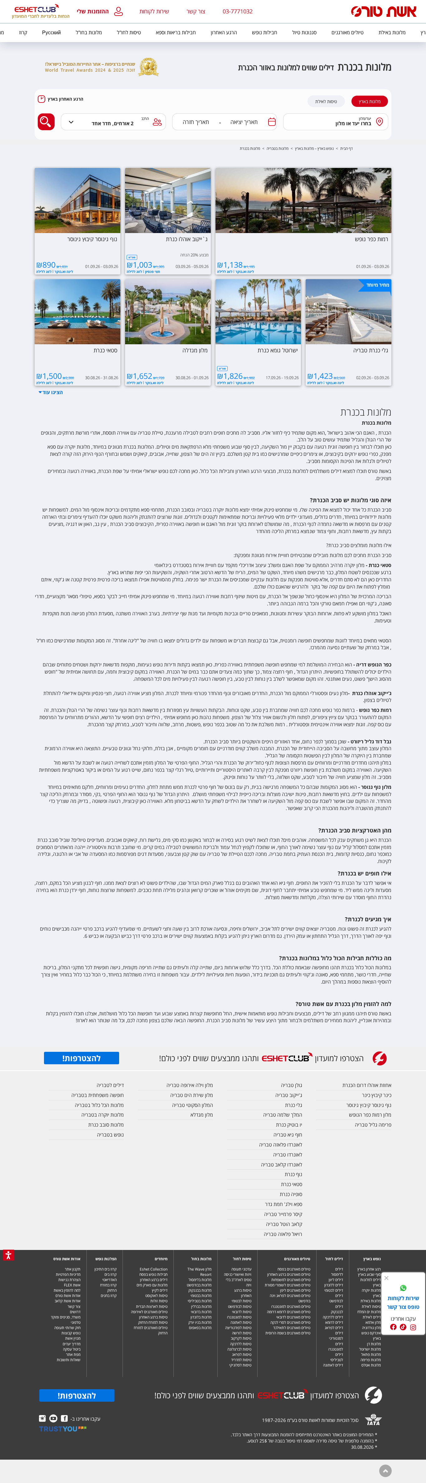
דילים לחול (334, 1258)
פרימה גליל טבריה (373, 1124)
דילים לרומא (334, 1322)
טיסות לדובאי (241, 1311)
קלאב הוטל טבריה (284, 1224)
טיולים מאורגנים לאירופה (149, 1311)
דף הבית (346, 148)
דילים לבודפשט (336, 1298)
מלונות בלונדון (201, 1317)
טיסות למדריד (241, 1359)
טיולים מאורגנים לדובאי (293, 1317)
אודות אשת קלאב (67, 1301)
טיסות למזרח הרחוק (152, 1322)
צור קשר (74, 1306)
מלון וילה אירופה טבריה (190, 1085)
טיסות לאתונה (240, 1322)
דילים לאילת (372, 1317)
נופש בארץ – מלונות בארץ (314, 148)
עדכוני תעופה (241, 1269)
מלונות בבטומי (201, 1295)
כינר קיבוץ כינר (376, 1095)
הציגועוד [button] (52, 392)
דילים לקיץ (159, 1290)
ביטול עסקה (71, 1349)
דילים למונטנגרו (335, 1346)
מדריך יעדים (71, 1344)
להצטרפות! (81, 1058)
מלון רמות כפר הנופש (370, 1114)
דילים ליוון (336, 1279)
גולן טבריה (291, 1085)
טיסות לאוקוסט (156, 1295)
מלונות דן (374, 1344)
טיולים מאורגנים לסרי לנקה (290, 1322)
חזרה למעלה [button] (385, 1471)
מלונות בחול (201, 1258)
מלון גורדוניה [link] (371, 1327)
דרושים (75, 1311)
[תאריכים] (272, 121)
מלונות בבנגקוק (199, 1290)
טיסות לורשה (241, 1333)
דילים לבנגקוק (337, 1309)
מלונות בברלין (201, 1306)
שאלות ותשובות (68, 1359)
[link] (403, 1289)
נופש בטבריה (110, 1134)
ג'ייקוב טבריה (288, 1095)
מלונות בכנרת (250, 148)
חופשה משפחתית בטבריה (97, 1095)
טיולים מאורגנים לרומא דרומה (288, 1311)
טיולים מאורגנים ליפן (295, 1290)
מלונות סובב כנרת (106, 1124)
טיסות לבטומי (241, 1301)
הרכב (145, 118)
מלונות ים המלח (369, 1311)
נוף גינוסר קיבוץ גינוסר (368, 1105)
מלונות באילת (371, 1301)
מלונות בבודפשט (199, 1285)
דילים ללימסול (337, 1271)
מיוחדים (161, 1258)
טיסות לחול (242, 1258)
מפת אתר (73, 1354)
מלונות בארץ (369, 101)
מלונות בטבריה (277, 148)
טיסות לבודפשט (239, 1306)
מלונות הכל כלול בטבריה (99, 1105)
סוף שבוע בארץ (369, 1274)
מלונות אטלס (371, 1365)
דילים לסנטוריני (336, 1335)
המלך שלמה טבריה (282, 1114)
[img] (386, 1278)
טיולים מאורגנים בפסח (294, 1269)
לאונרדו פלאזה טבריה (280, 1144)
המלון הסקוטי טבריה (192, 1105)
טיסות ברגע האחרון (242, 1293)
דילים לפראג (334, 1327)
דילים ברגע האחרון (153, 1279)
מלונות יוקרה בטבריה (102, 1114)
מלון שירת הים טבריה (191, 1095)
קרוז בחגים (109, 1295)
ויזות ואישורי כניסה (237, 1274)
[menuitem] (392, 32)
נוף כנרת (293, 1174)
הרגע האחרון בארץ (65, 99)
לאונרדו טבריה (287, 1154)
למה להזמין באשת (67, 1290)
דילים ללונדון (333, 1285)
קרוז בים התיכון (105, 1269)
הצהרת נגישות (69, 1279)
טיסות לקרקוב (241, 1338)
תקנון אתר (72, 1269)
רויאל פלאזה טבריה (283, 1234)
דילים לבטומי (333, 1290)
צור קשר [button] (195, 11)
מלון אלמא (373, 1322)
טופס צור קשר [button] (403, 1306)
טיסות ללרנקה (240, 1344)
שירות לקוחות (154, 11)
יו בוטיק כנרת (289, 1124)
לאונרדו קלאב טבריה (281, 1164)
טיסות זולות (158, 1301)
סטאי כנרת (291, 1184)
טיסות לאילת (326, 101)
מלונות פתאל (371, 1354)
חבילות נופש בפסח (153, 1274)
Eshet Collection (153, 1269)
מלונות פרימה (371, 1359)
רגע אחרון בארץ (369, 1269)
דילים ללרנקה (333, 1317)
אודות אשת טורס (66, 1258)
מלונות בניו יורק (199, 1322)
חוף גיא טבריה (288, 1134)
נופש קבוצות (70, 1333)
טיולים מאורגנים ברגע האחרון (288, 1274)
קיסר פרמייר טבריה (283, 1214)
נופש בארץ (372, 1258)
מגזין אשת (72, 1338)
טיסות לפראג (241, 1354)
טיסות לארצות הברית (151, 1306)
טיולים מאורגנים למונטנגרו (290, 1306)
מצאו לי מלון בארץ (44, 116)
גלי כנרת (293, 1105)
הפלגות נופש (106, 1258)
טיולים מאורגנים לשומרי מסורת (287, 1285)
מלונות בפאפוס (200, 1327)
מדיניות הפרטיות (68, 1274)
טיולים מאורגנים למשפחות (290, 1279)
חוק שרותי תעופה (67, 1327)
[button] (101, 11)
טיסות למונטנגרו (239, 1317)
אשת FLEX (72, 1285)
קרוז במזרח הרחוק (108, 1287)
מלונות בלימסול (200, 1279)
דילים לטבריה (110, 1085)
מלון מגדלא (202, 1114)
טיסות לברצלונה (239, 1349)
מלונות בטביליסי (199, 1301)
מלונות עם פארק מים (152, 1285)
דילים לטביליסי (336, 1357)
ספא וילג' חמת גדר (283, 1204)
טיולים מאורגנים (297, 1258)
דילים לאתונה (333, 1365)
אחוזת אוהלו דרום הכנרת (366, 1085)
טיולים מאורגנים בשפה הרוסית (287, 1333)
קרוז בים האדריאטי (109, 1277)
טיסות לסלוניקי (240, 1365)
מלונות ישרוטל (370, 1349)
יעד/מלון (365, 118)
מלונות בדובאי (201, 1311)
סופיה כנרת (291, 1194)
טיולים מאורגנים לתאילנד (291, 1327)
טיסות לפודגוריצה (238, 1327)
